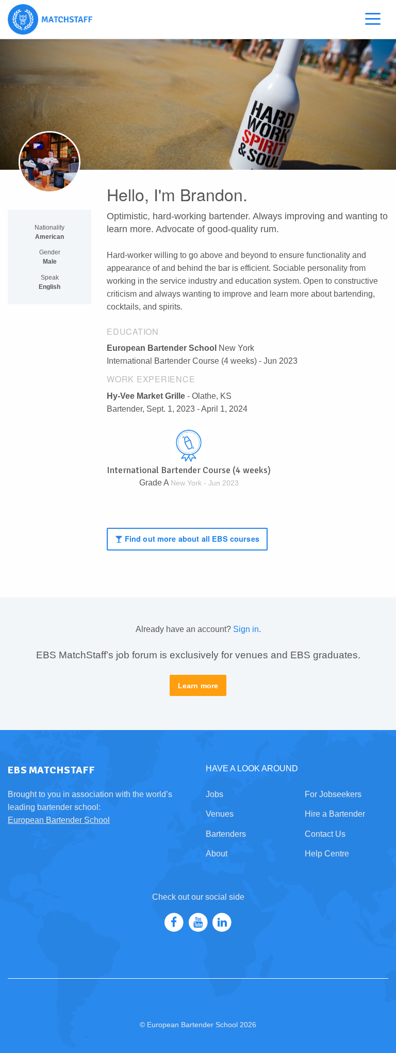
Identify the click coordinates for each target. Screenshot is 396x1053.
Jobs (214, 794)
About (216, 853)
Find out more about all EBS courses (191, 538)
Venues (220, 813)
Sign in (246, 629)
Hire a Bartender (335, 813)
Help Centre (327, 853)
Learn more (198, 686)
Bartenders (226, 834)
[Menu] (372, 21)
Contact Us (325, 834)
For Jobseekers (333, 794)
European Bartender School (59, 820)
